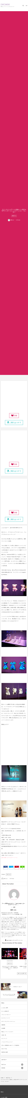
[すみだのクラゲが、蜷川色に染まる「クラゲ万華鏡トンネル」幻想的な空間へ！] (9, 953)
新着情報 (12, 1067)
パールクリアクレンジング (6, 1041)
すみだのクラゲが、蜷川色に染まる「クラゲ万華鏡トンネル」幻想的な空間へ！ (10, 968)
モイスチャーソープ (5, 1018)
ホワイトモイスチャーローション (8, 1021)
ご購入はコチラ (15, 423)
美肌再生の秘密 (4, 1052)
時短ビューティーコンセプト (7, 1031)
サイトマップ (4, 1038)
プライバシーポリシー (6, 1014)
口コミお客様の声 (5, 1011)
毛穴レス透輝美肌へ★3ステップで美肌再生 (10, 1045)
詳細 (15, 416)
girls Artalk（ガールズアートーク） (9, 857)
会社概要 (3, 1028)
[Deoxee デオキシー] (5, 4)
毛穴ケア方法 (4, 1048)
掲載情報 (3, 1024)
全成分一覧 (3, 1035)
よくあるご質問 (4, 1007)
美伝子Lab (14, 215)
